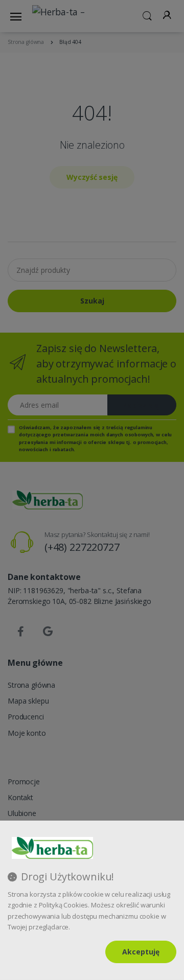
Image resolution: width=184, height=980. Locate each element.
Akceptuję (140, 951)
